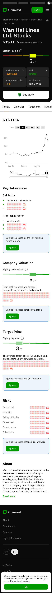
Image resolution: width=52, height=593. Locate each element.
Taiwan (24, 19)
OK (26, 586)
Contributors (9, 526)
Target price (34, 106)
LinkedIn (7, 571)
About (6, 520)
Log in (37, 10)
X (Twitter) (8, 565)
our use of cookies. (22, 581)
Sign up (12, 247)
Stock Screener (10, 19)
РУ (6, 551)
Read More (9, 496)
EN (14, 551)
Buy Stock (28, 94)
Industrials (36, 19)
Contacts (7, 532)
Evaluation (19, 106)
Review (6, 106)
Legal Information (12, 538)
